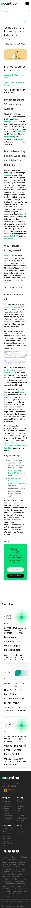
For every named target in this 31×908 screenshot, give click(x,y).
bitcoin (17, 309)
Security (5, 820)
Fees (19, 808)
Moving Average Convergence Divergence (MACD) (15, 445)
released (7, 175)
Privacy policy (22, 906)
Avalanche (8, 137)
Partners (5, 810)
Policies (5, 813)
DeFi (11, 236)
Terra (12, 134)
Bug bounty (7, 818)
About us (6, 801)
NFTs (16, 236)
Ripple (19, 139)
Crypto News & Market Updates (15, 21)
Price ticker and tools (7, 834)
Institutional (22, 818)
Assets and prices (21, 802)
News (4, 831)
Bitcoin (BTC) (13, 460)
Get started (15, 576)
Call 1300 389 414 (7, 844)
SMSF (19, 813)
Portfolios (21, 806)
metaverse (8, 239)
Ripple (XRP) (9, 256)
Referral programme (7, 804)
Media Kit (21, 833)
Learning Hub (7, 828)
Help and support (6, 839)
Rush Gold (21, 820)
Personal (20, 810)
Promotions (7, 815)
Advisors (20, 815)
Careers (5, 808)
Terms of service (8, 906)
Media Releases (20, 829)
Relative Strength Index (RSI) (15, 471)
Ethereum (20, 132)
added (23, 214)
